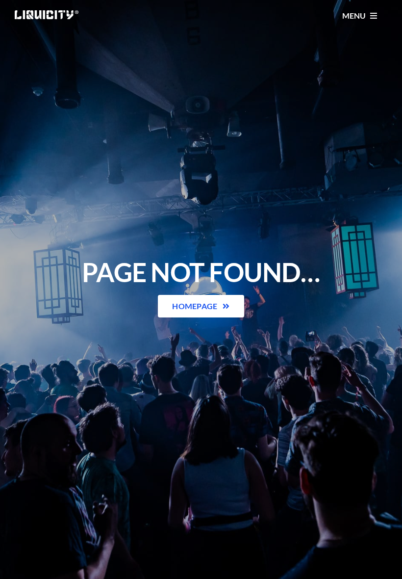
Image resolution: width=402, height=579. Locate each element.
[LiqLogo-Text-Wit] (46, 14)
